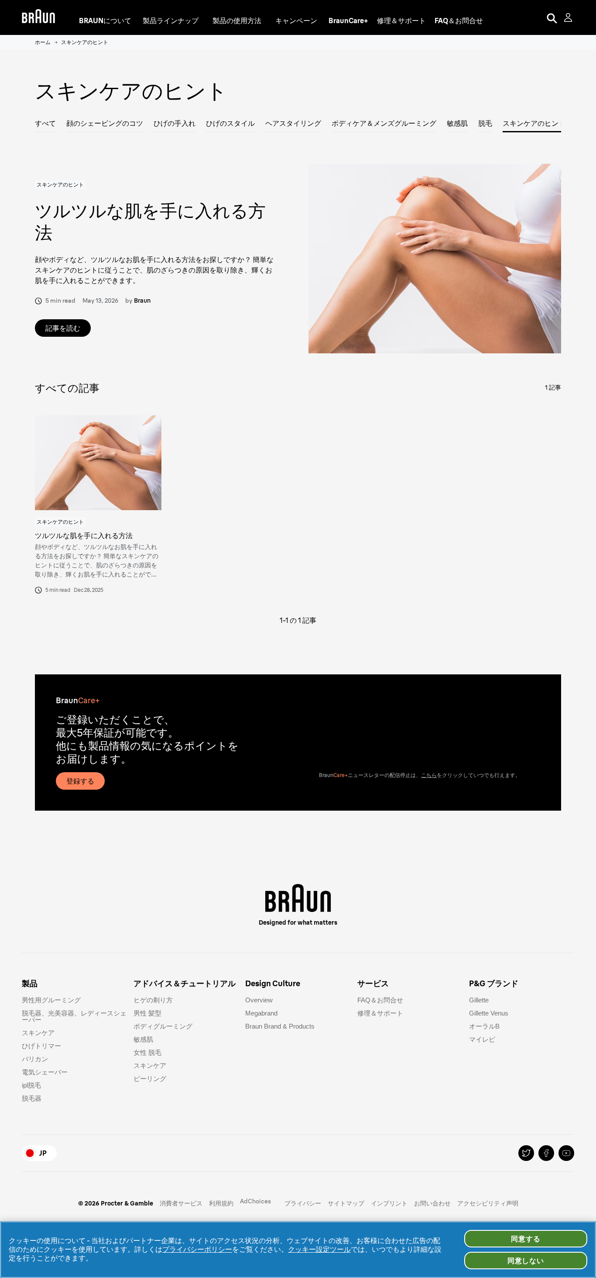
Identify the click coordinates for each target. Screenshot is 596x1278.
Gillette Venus (488, 1013)
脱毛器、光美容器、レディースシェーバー (74, 1016)
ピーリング (150, 1078)
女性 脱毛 (147, 1052)
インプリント (389, 1203)
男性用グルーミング (51, 1000)
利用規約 (221, 1203)
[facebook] (546, 1153)
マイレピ (482, 1039)
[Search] (552, 17)
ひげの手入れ (174, 123)
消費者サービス (181, 1203)
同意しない (525, 1260)
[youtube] (566, 1153)
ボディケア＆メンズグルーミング (384, 123)
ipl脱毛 (31, 1085)
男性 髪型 (147, 1013)
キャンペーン (296, 20)
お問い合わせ (432, 1203)
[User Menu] (569, 17)
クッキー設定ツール (319, 1249)
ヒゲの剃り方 (153, 1000)
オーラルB (484, 1026)
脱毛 (485, 123)
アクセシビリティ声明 (487, 1203)
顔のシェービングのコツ (104, 123)
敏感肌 (457, 123)
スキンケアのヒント (534, 123)
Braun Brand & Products (280, 1026)
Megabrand (261, 1013)
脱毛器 (31, 1098)
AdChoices (255, 1201)
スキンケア (38, 1032)
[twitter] (526, 1153)
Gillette (479, 1000)
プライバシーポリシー (197, 1249)
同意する (525, 1238)
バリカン (35, 1059)
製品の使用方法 (236, 20)
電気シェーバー (45, 1072)
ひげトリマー (41, 1046)
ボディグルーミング (163, 1026)
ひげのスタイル (230, 123)
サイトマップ (346, 1203)
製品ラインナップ (171, 20)
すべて (45, 123)
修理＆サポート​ (380, 1013)
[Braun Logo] (38, 17)
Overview (259, 1000)
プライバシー (302, 1203)
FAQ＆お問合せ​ (380, 1000)
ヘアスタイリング (293, 123)
